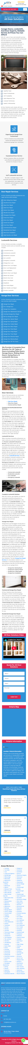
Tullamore (6, 920)
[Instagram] (9, 1005)
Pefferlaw (19, 935)
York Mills (6, 870)
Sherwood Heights (21, 875)
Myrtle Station (20, 971)
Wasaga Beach (8, 909)
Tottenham (7, 925)
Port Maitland (20, 920)
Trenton (6, 923)
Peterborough (20, 932)
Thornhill (6, 930)
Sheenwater (20, 882)
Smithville (19, 870)
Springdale (7, 971)
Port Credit (20, 927)
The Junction (7, 939)
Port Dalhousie (21, 925)
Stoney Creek (7, 961)
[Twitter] (5, 1005)
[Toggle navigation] (25, 9)
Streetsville (7, 954)
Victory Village (8, 911)
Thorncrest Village (9, 932)
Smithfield (19, 871)
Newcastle (19, 965)
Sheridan (19, 878)
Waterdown (7, 906)
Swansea (6, 944)
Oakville (19, 954)
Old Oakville (20, 953)
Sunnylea (6, 949)
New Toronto (20, 966)
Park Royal (19, 940)
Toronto (6, 927)
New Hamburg (20, 968)
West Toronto (7, 890)
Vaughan (6, 915)
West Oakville (7, 892)
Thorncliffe (7, 934)
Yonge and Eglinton (9, 873)
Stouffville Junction (9, 956)
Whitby (6, 884)
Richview (19, 904)
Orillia (18, 947)
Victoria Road (7, 913)
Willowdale (7, 878)
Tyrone (6, 918)
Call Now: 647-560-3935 (9, 9)
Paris (18, 942)
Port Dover (20, 923)
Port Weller (20, 916)
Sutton (6, 947)
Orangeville (20, 949)
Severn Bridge (20, 884)
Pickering (19, 930)
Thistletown (7, 935)
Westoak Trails (8, 889)
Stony (5, 959)
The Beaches (7, 942)
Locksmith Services (14, 455)
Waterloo (6, 903)
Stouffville (7, 958)
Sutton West (7, 946)
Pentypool (19, 934)
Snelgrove (19, 868)
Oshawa (19, 946)
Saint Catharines (21, 896)
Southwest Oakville (9, 973)
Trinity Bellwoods (8, 921)
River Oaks (19, 901)
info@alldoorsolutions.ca (10, 1022)
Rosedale (19, 897)
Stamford (6, 970)
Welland (6, 899)
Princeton (19, 911)
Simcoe (19, 873)
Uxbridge (6, 916)
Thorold (6, 928)
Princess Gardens (21, 913)
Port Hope (19, 921)
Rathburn (19, 909)
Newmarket (20, 963)
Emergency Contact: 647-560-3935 (14, 1042)
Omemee (19, 951)
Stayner (6, 968)
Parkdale (19, 939)
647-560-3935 (7, 1019)
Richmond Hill (20, 906)
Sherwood (19, 877)
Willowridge (7, 877)
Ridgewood (20, 903)
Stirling (6, 966)
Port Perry (19, 918)
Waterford (7, 904)
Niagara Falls (20, 959)
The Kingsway (8, 937)
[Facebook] (2, 1005)
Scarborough (20, 894)
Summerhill (7, 951)
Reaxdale (19, 908)
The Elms (6, 940)
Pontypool (19, 928)
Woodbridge (7, 875)
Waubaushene (7, 901)
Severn (18, 885)
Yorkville (6, 868)
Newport (19, 961)
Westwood (7, 885)
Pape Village (20, 944)
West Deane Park (8, 897)
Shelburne (19, 880)
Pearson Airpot (21, 937)
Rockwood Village (21, 899)
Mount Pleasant (21, 973)
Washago (6, 908)
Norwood (19, 956)
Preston (19, 915)
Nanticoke (19, 970)
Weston (6, 887)
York (5, 871)
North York (20, 958)
